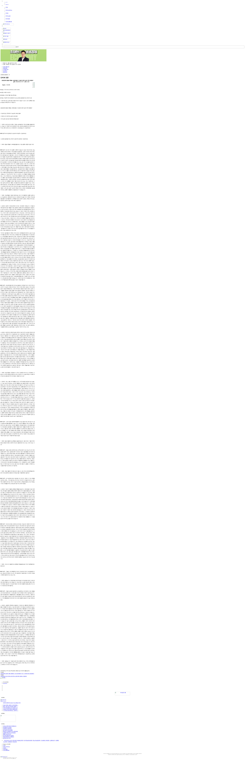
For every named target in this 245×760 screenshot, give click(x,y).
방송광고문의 (20, 740)
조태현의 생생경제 (7, 728)
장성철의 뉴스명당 (7, 727)
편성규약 (15, 741)
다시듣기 (5, 70)
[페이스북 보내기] (34, 85)
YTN (7, 7)
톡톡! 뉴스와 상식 (7, 734)
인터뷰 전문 (5, 69)
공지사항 (14, 740)
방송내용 (5, 68)
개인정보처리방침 (28, 740)
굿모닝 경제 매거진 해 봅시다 (9, 726)
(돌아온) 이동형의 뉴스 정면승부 (10, 731)
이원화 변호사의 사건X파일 (9, 732)
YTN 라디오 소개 (8, 740)
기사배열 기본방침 (45, 740)
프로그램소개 (6, 66)
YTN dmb (8, 18)
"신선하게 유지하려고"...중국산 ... (10, 710)
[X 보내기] (34, 84)
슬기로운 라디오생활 (8, 730)
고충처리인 (52, 740)
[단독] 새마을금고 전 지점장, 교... (10, 707)
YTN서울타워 (9, 21)
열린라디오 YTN (7, 738)
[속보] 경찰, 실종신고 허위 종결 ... (10, 705)
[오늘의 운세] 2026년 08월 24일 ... (10, 709)
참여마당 (5, 72)
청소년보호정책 (36, 740)
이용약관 (10, 741)
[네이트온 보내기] (34, 87)
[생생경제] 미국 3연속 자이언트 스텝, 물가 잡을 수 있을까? (14, 676)
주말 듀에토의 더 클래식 (8, 736)
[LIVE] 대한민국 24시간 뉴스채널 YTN (11, 702)
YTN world (8, 15)
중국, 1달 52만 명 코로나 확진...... (10, 706)
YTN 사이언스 (9, 10)
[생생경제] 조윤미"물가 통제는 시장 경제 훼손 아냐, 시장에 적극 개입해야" (17, 673)
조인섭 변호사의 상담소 (8, 735)
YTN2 (7, 13)
